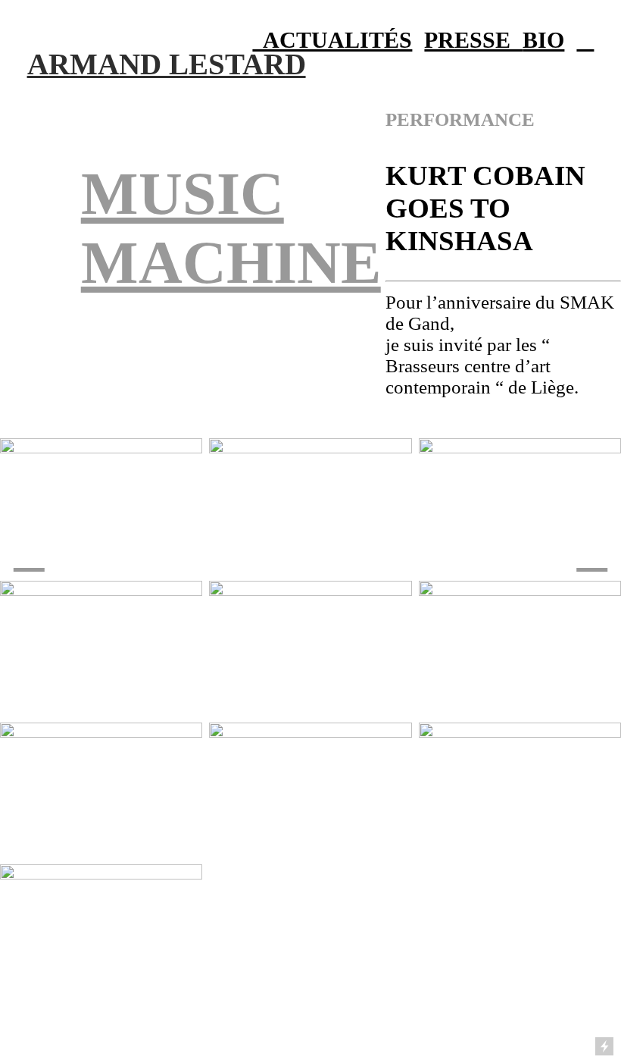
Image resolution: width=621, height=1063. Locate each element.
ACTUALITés (332, 40)
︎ (585, 40)
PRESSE (473, 40)
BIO (543, 40)
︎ (591, 552)
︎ (29, 552)
